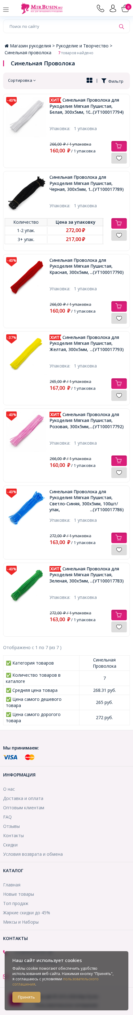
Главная (11, 885)
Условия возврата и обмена (33, 854)
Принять (26, 997)
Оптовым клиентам (23, 808)
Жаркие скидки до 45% (26, 913)
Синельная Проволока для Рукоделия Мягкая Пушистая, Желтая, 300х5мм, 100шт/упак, (86, 343)
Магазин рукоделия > (33, 46)
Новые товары (18, 894)
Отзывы (11, 826)
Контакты (13, 835)
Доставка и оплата (23, 798)
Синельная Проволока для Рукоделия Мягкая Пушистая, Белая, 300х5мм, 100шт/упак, (86, 106)
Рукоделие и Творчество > (84, 46)
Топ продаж (15, 903)
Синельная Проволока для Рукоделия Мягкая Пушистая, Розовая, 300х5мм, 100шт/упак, (86, 420)
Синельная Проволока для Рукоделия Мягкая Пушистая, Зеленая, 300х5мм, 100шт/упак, (86, 575)
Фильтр (114, 81)
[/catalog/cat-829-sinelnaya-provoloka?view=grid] (89, 80)
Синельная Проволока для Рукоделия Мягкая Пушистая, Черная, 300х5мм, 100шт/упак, (86, 183)
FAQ (7, 817)
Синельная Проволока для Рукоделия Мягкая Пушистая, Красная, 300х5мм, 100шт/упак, (86, 266)
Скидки (10, 845)
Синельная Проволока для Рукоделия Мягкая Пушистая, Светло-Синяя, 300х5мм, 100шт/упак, (86, 501)
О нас (9, 789)
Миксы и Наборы (21, 922)
